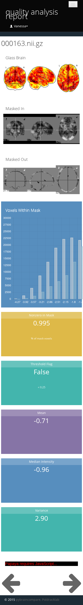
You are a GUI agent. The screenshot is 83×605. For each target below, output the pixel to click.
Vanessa (19, 26)
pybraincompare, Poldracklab (37, 599)
